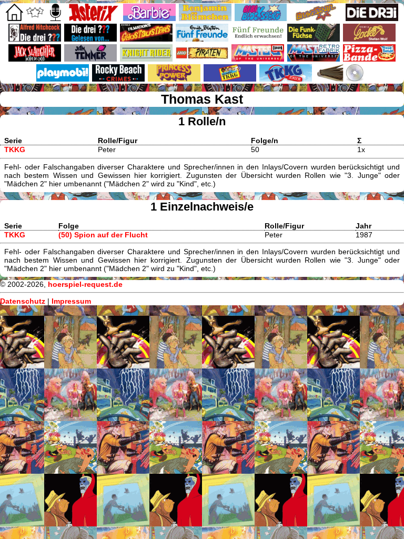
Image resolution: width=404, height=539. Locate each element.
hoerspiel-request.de (85, 284)
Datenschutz (22, 301)
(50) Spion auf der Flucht (103, 235)
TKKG (14, 149)
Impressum (71, 301)
